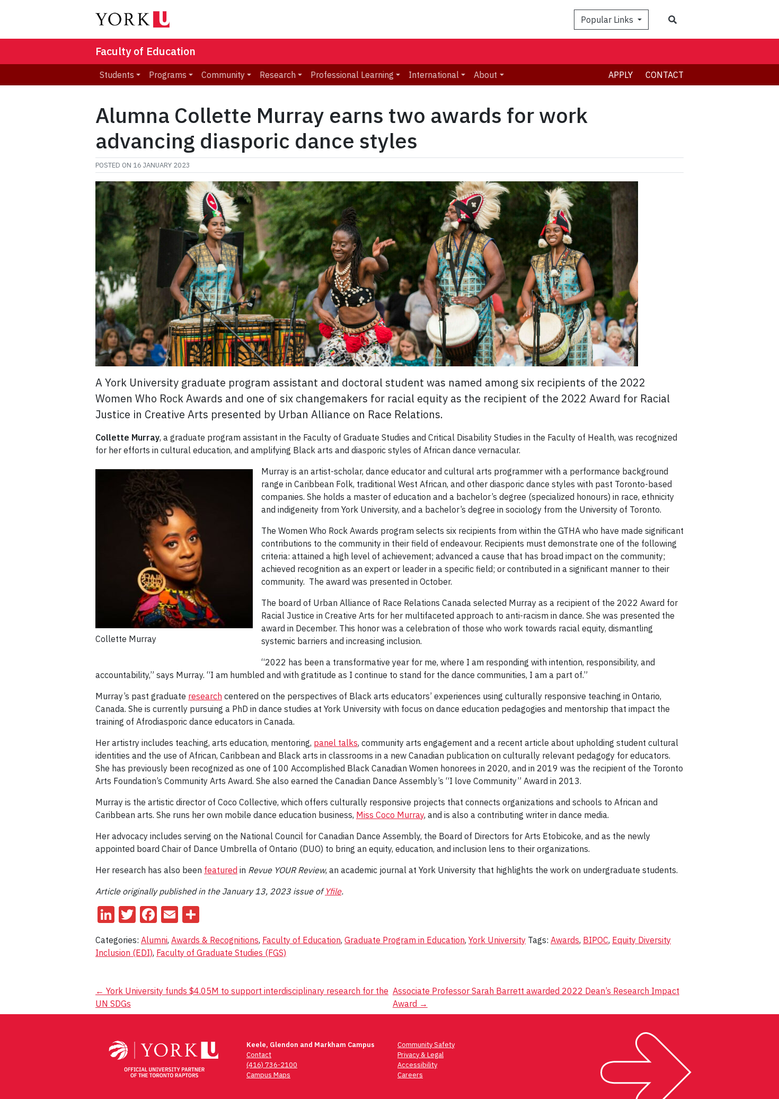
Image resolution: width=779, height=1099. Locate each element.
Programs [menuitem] (168, 74)
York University (497, 940)
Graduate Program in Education (404, 940)
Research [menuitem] (278, 74)
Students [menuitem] (117, 74)
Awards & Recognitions (215, 940)
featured (220, 870)
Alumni (154, 940)
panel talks (336, 742)
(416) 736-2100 (271, 1064)
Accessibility (417, 1064)
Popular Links (608, 19)
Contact (664, 74)
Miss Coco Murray (390, 815)
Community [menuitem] (223, 74)
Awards (565, 940)
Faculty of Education (145, 51)
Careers (410, 1074)
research (205, 696)
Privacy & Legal (420, 1054)
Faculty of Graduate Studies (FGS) (221, 952)
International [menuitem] (434, 74)
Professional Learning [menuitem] (352, 74)
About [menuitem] (485, 74)
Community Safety (426, 1044)
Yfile (333, 891)
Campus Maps (268, 1074)
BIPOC (595, 940)
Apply (620, 74)
